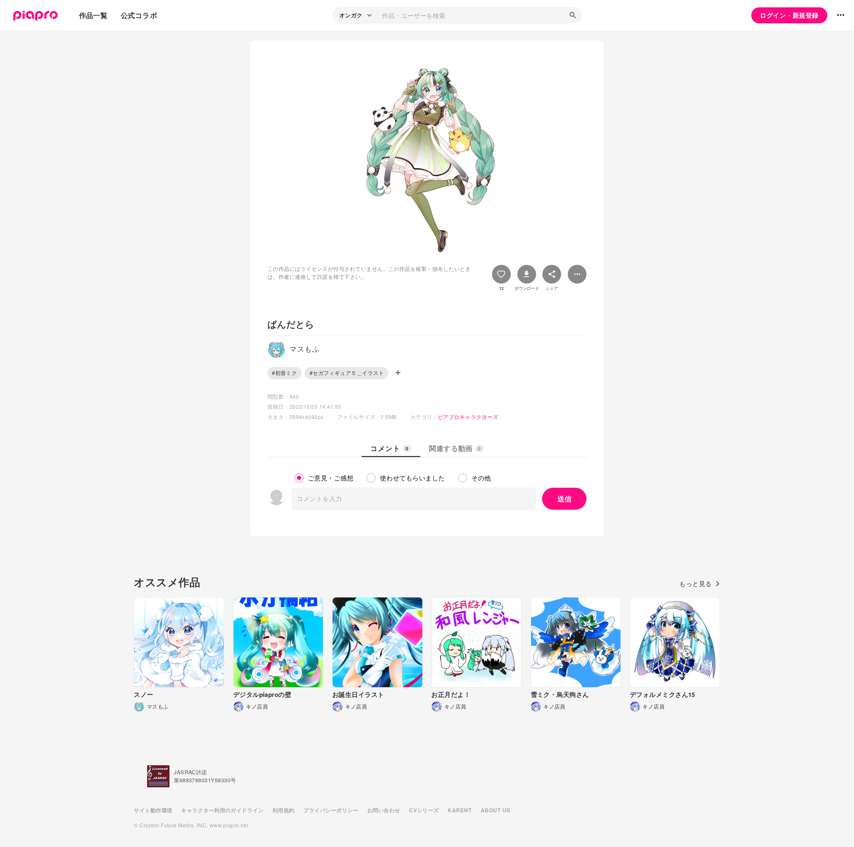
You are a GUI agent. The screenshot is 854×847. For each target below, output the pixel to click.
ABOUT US (495, 810)
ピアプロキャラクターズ (468, 417)
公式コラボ (139, 15)
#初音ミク (284, 373)
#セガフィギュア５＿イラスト (347, 373)
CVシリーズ (424, 810)
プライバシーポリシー (330, 810)
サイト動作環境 (153, 810)
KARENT (460, 810)
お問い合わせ (383, 810)
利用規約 (284, 810)
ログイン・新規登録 (789, 15)
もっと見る (695, 583)
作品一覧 (93, 15)
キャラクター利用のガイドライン (222, 810)
